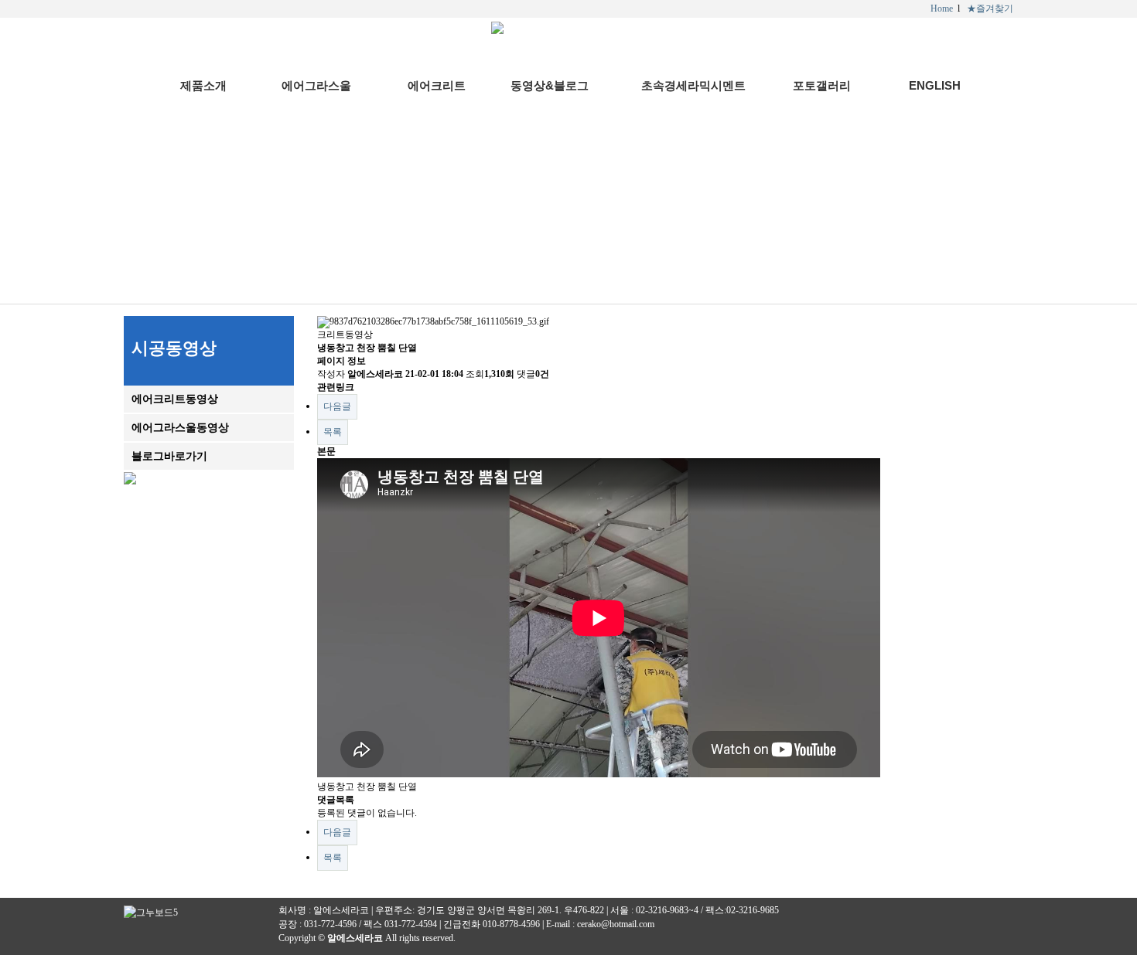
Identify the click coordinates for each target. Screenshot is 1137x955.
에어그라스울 (316, 85)
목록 (332, 432)
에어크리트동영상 (174, 399)
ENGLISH (935, 85)
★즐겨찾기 (990, 8)
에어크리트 (437, 85)
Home (941, 8)
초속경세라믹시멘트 (693, 85)
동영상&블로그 (549, 85)
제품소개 (203, 85)
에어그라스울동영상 (180, 427)
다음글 (337, 406)
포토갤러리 (822, 85)
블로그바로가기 (169, 456)
